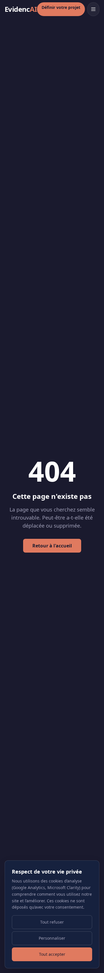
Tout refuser (52, 922)
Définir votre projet (61, 7)
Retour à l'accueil (52, 546)
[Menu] (93, 9)
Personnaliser (52, 938)
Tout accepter (52, 954)
